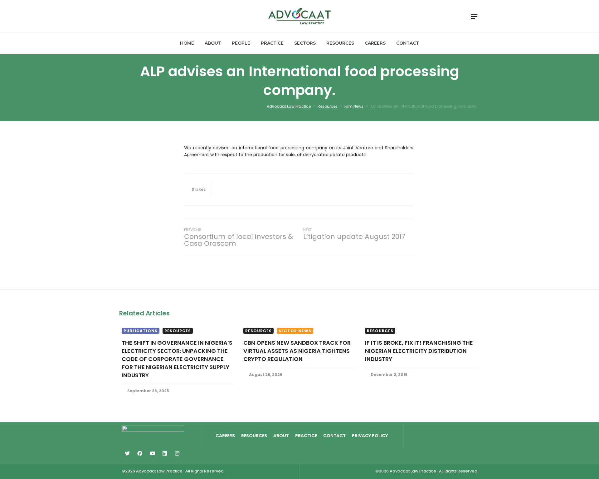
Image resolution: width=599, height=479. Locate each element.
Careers (225, 435)
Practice (306, 435)
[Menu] (474, 16)
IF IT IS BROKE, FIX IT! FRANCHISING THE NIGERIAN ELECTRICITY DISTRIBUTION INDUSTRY (419, 351)
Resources (177, 330)
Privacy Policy (370, 435)
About (281, 435)
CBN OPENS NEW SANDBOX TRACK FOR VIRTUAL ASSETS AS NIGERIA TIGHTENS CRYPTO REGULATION (297, 351)
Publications (141, 330)
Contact (334, 435)
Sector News (295, 330)
